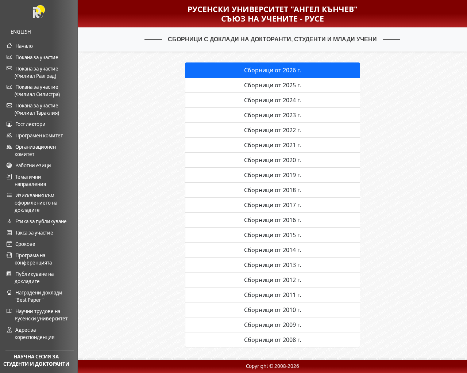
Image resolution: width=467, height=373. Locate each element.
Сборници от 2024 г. (272, 100)
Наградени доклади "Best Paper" (38, 296)
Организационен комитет (35, 150)
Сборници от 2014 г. (272, 250)
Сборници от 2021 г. (272, 145)
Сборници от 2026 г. (272, 70)
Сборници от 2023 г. (272, 115)
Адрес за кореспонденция (34, 333)
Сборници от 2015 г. (272, 235)
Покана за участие (36, 57)
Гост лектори (30, 124)
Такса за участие (34, 232)
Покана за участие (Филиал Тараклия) (37, 109)
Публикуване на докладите (34, 278)
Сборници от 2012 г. (272, 280)
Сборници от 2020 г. (272, 160)
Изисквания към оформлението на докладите (36, 202)
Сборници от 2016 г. (272, 220)
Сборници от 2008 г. (272, 340)
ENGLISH (23, 31)
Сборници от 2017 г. (272, 205)
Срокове (25, 244)
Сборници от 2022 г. (272, 130)
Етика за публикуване (41, 221)
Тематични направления (30, 180)
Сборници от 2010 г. (272, 310)
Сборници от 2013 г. (272, 265)
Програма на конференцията (33, 259)
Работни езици (33, 165)
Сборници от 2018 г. (272, 190)
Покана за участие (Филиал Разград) (36, 72)
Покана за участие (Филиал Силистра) (37, 91)
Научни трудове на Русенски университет (41, 315)
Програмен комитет (39, 135)
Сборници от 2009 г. (272, 325)
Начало (24, 46)
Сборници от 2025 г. (272, 85)
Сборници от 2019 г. (272, 175)
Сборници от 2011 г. (272, 295)
